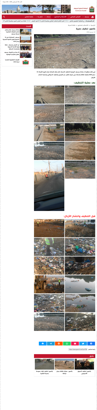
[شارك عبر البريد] (75, 343)
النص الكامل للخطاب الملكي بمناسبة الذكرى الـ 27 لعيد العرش (67, 21)
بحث (4, 17)
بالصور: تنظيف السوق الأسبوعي (84, 372)
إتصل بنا (40, 17)
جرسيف (86, 17)
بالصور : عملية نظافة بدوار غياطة (64, 372)
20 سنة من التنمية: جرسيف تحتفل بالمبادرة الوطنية (11, 53)
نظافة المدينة (71, 25)
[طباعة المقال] (42, 343)
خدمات (48, 17)
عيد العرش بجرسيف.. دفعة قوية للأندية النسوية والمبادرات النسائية (12, 47)
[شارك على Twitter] (83, 343)
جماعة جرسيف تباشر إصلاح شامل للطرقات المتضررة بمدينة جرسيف (12, 32)
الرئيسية (92, 17)
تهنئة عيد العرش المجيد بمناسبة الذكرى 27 (34, 21)
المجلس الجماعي (75, 17)
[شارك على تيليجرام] (50, 343)
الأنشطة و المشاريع (60, 17)
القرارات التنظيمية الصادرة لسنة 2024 (12, 61)
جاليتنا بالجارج (29, 17)
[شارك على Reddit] (59, 343)
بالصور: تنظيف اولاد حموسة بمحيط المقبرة (44, 372)
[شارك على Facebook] (91, 343)
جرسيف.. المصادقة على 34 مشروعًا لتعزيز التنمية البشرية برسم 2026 (11, 39)
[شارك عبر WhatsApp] (67, 343)
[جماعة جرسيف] (83, 9)
